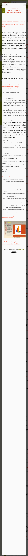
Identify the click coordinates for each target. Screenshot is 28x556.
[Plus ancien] (6, 5)
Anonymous (21, 249)
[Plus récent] (3, 5)
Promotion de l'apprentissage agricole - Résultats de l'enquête (14, 10)
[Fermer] (24, 5)
